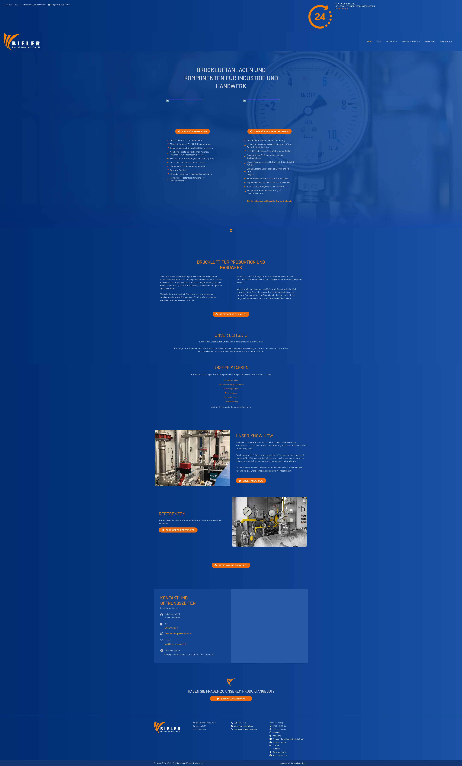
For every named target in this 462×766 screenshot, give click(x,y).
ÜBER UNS (390, 41)
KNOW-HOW (430, 41)
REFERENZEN (446, 41)
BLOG (379, 41)
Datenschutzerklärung (299, 763)
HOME (369, 41)
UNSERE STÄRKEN (410, 41)
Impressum (284, 763)
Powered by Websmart (195, 763)
